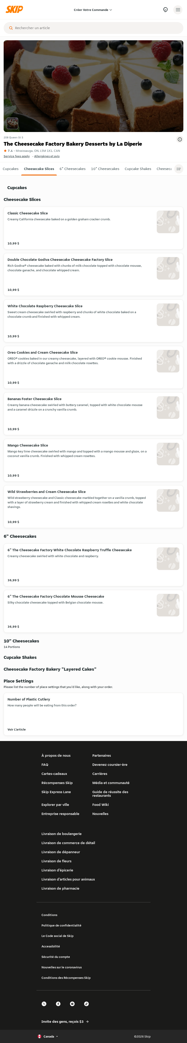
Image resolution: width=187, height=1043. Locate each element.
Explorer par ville (55, 804)
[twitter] (45, 1007)
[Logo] (15, 10)
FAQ (45, 764)
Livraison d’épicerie (57, 870)
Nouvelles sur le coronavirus (62, 967)
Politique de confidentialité (61, 925)
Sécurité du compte (56, 957)
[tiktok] (88, 1007)
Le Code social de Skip (57, 936)
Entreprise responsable (60, 813)
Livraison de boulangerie (62, 833)
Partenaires (101, 755)
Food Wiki (100, 804)
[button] (10, 168)
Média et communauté (111, 782)
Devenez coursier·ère (109, 764)
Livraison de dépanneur (61, 852)
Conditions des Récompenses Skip (66, 978)
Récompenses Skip (57, 782)
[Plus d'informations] (179, 139)
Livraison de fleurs (56, 861)
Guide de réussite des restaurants (110, 793)
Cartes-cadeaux (54, 773)
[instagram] (74, 1007)
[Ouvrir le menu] (177, 9)
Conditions (49, 915)
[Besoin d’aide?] (165, 10)
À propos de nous (56, 755)
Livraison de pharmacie (60, 888)
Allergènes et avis (47, 156)
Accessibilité (51, 946)
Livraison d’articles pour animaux (68, 879)
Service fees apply (17, 156)
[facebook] (59, 1007)
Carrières (99, 773)
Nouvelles (100, 813)
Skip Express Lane (56, 791)
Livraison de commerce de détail (68, 842)
